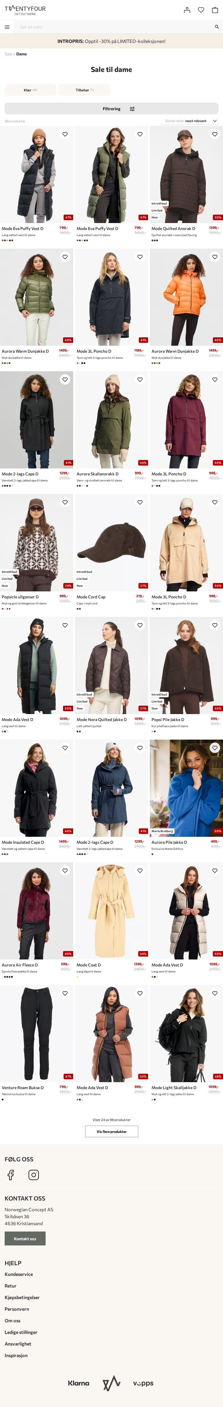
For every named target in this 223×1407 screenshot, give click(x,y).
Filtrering (112, 108)
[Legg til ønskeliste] (65, 134)
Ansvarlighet (18, 1343)
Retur (11, 1285)
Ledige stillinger (21, 1332)
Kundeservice (19, 1274)
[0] (201, 10)
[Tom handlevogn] (215, 10)
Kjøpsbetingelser (22, 1297)
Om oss (12, 1320)
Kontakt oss (25, 1238)
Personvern (17, 1309)
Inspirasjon (16, 1355)
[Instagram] (33, 1175)
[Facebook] (10, 1175)
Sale (8, 53)
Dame (21, 53)
